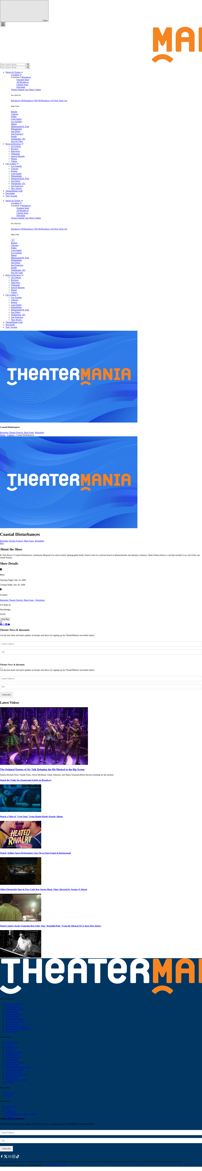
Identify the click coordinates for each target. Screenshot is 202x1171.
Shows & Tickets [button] (13, 72)
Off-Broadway (27, 100)
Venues (14, 89)
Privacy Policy (49, 1166)
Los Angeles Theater (14, 1009)
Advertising (10, 1111)
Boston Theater (12, 1011)
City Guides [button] (10, 164)
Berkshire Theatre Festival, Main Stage (17, 600)
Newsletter (10, 193)
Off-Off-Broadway (42, 100)
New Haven (16, 188)
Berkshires (39, 432)
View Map (5, 619)
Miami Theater (11, 1016)
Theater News (11, 1042)
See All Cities (17, 141)
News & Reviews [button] (13, 144)
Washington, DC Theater (16, 1026)
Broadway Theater (13, 1004)
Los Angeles (16, 121)
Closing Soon (22, 84)
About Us (9, 1116)
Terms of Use (61, 1166)
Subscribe (6, 660)
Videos (14, 161)
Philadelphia (16, 129)
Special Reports (18, 156)
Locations (15, 75)
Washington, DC (18, 139)
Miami (14, 124)
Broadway (26, 77)
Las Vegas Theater (13, 1014)
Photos (14, 159)
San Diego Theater (13, 1072)
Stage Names (11, 1106)
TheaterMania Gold (14, 191)
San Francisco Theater (15, 1021)
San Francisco (17, 134)
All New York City (59, 100)
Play (2, 543)
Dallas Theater (11, 1060)
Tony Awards (11, 196)
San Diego (15, 131)
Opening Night (12, 1047)
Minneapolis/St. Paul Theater (18, 1029)
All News (9, 1082)
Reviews (15, 149)
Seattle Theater (11, 1024)
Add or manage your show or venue (21, 1114)
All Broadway (22, 82)
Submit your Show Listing (29, 89)
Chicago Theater (12, 1006)
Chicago (14, 114)
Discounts (20, 87)
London (8, 1095)
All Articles (16, 146)
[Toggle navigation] (3, 24)
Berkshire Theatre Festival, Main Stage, (17, 432)
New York (9, 1093)
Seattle (14, 136)
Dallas (13, 116)
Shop (7, 1109)
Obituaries (15, 154)
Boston (14, 111)
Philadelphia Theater (14, 1019)
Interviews (15, 151)
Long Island (16, 119)
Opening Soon (22, 80)
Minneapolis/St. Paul (20, 126)
